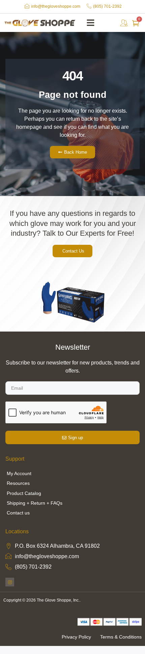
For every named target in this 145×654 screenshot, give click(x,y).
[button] (90, 22)
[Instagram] (9, 582)
